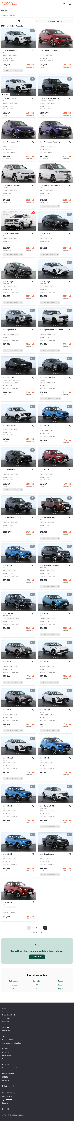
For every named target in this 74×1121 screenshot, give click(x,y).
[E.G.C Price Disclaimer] (6, 67)
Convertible (37, 981)
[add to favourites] (33, 50)
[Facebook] (3, 1109)
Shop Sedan (7, 1018)
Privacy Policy (19, 1115)
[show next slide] (32, 39)
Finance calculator (9, 1068)
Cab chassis (13, 981)
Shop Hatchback (8, 1015)
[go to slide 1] (15, 46)
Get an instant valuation (11, 1043)
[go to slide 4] (20, 46)
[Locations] (64, 4)
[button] (19, 21)
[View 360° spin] (32, 30)
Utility (13, 989)
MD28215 (5, 1077)
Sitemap (5, 1059)
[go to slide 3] (18, 46)
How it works (6, 1055)
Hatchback (13, 985)
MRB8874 (5, 1080)
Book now (6, 1031)
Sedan (60, 985)
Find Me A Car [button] (37, 957)
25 (41, 928)
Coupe (60, 981)
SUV (37, 985)
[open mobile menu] (69, 4)
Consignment (7, 1040)
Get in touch (7, 1096)
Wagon (60, 989)
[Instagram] (8, 1109)
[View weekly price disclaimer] (33, 67)
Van (37, 989)
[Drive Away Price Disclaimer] (47, 67)
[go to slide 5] (21, 46)
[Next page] (45, 928)
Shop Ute (5, 1011)
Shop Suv (5, 1022)
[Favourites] (59, 4)
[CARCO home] (9, 3)
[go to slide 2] (16, 46)
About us (5, 1052)
